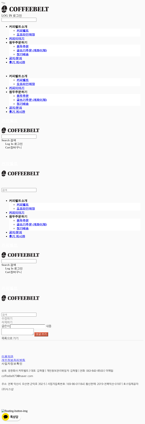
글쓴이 (6, 326)
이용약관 (7, 356)
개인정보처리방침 (13, 360)
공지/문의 (15, 58)
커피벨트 (23, 30)
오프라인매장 (26, 34)
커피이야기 (16, 38)
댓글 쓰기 (41, 334)
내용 (48, 326)
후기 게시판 (17, 62)
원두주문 (23, 46)
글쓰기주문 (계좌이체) (32, 50)
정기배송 (23, 54)
